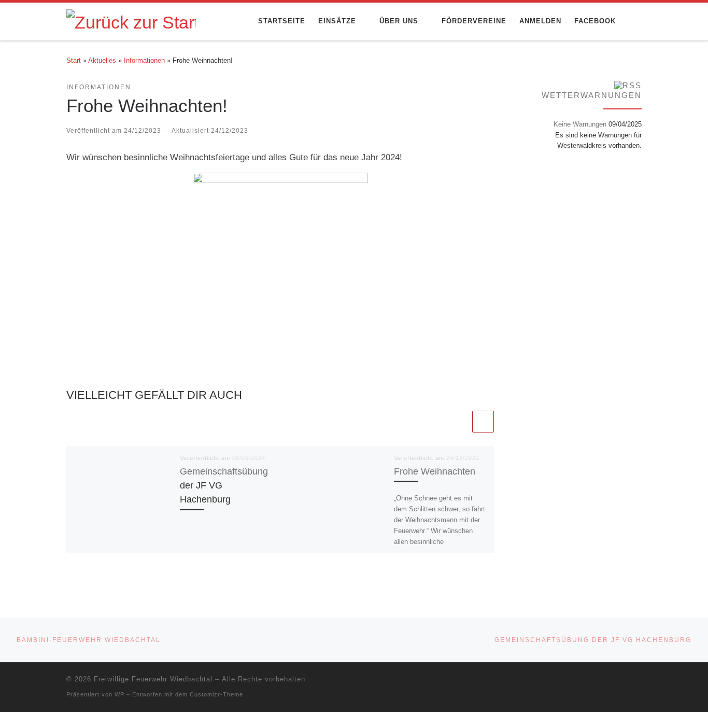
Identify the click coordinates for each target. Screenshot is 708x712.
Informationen (144, 60)
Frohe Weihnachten (434, 471)
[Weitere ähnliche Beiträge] (483, 421)
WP (119, 694)
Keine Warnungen (580, 124)
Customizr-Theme (216, 694)
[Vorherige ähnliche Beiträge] (459, 421)
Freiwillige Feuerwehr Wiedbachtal (153, 679)
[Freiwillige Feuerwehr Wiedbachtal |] (131, 21)
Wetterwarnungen (592, 95)
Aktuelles (102, 60)
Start (73, 60)
